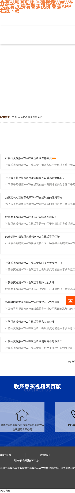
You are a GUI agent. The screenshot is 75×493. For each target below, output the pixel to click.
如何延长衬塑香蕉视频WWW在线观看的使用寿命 (33, 197)
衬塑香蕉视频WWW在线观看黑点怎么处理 (29, 321)
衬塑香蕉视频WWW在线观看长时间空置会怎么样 (33, 262)
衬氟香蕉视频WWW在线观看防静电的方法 (29, 282)
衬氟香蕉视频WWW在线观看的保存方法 (28, 158)
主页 (14, 117)
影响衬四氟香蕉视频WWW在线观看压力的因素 (32, 302)
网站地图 (5, 490)
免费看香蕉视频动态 (31, 117)
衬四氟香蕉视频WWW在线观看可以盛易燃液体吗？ (35, 177)
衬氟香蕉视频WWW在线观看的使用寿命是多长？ (33, 341)
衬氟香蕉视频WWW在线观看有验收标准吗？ (31, 217)
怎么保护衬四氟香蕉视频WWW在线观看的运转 (32, 236)
